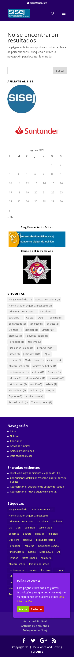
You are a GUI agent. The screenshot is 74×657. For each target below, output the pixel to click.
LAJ (47, 354)
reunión (36, 384)
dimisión (31, 329)
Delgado (15, 329)
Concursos (16, 441)
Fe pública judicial (36, 335)
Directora (48, 329)
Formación (16, 341)
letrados (15, 360)
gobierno (34, 341)
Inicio (13, 431)
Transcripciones (41, 402)
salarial (51, 384)
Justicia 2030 (31, 354)
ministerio (54, 360)
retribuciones (18, 384)
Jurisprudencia (46, 348)
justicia (14, 354)
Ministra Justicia (19, 366)
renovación (56, 378)
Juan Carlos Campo (21, 348)
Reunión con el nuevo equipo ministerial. (33, 491)
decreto (52, 323)
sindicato (36, 390)
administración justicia (22, 311)
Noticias (14, 436)
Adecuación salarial (47, 299)
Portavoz (54, 372)
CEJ (30, 317)
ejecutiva (15, 335)
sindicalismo (17, 390)
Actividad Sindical (20, 446)
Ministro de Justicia (44, 366)
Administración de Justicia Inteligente (30, 305)
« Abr (10, 217)
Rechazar (36, 609)
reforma (15, 378)
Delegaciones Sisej (21, 455)
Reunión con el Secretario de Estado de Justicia (37, 486)
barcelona (47, 311)
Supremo (15, 396)
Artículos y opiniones (22, 451)
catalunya (15, 317)
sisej (50, 390)
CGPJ (42, 317)
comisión (56, 317)
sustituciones (34, 396)
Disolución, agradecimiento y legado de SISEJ (35, 473)
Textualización (18, 402)
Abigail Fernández (20, 299)
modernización (18, 372)
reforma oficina (35, 378)
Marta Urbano (34, 360)
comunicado (17, 323)
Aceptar (23, 609)
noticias (38, 372)
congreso (36, 323)
